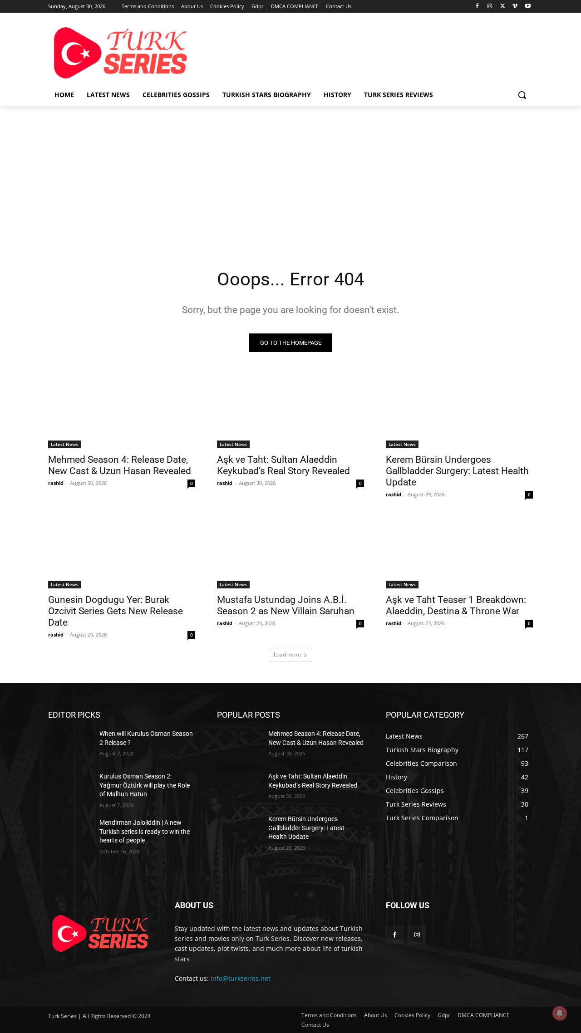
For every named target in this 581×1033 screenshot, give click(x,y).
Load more (287, 654)
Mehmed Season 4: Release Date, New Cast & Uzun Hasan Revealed (119, 465)
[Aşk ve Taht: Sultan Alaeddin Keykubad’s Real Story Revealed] (290, 411)
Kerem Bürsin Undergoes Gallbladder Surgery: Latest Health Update (457, 471)
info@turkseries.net (241, 978)
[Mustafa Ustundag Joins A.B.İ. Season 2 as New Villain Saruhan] (290, 551)
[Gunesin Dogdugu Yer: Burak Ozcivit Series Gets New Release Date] (121, 551)
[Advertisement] (358, 51)
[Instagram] (490, 6)
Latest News (64, 444)
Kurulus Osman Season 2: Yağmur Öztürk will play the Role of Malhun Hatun (144, 785)
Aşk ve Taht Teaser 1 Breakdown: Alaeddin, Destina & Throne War (456, 605)
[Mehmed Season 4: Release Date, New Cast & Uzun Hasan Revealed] (121, 411)
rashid (56, 483)
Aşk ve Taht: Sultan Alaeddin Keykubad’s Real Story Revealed (283, 465)
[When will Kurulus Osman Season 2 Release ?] (70, 744)
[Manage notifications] (559, 1013)
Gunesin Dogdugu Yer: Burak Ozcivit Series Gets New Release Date (115, 611)
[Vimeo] (515, 6)
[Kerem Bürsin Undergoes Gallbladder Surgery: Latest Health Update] (459, 411)
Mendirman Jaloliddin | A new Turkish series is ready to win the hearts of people (144, 831)
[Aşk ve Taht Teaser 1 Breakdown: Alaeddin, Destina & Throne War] (459, 551)
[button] (522, 95)
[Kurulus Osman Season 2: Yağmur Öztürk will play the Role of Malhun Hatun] (70, 787)
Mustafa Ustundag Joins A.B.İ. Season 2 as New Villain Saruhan (286, 605)
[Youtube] (527, 6)
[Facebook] (477, 6)
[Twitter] (502, 6)
